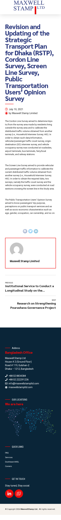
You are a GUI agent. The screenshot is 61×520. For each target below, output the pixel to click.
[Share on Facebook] (25, 231)
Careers (8, 466)
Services (9, 457)
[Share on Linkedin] (36, 231)
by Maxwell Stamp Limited (23, 113)
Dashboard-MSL (12, 462)
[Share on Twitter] (30, 231)
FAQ (7, 453)
